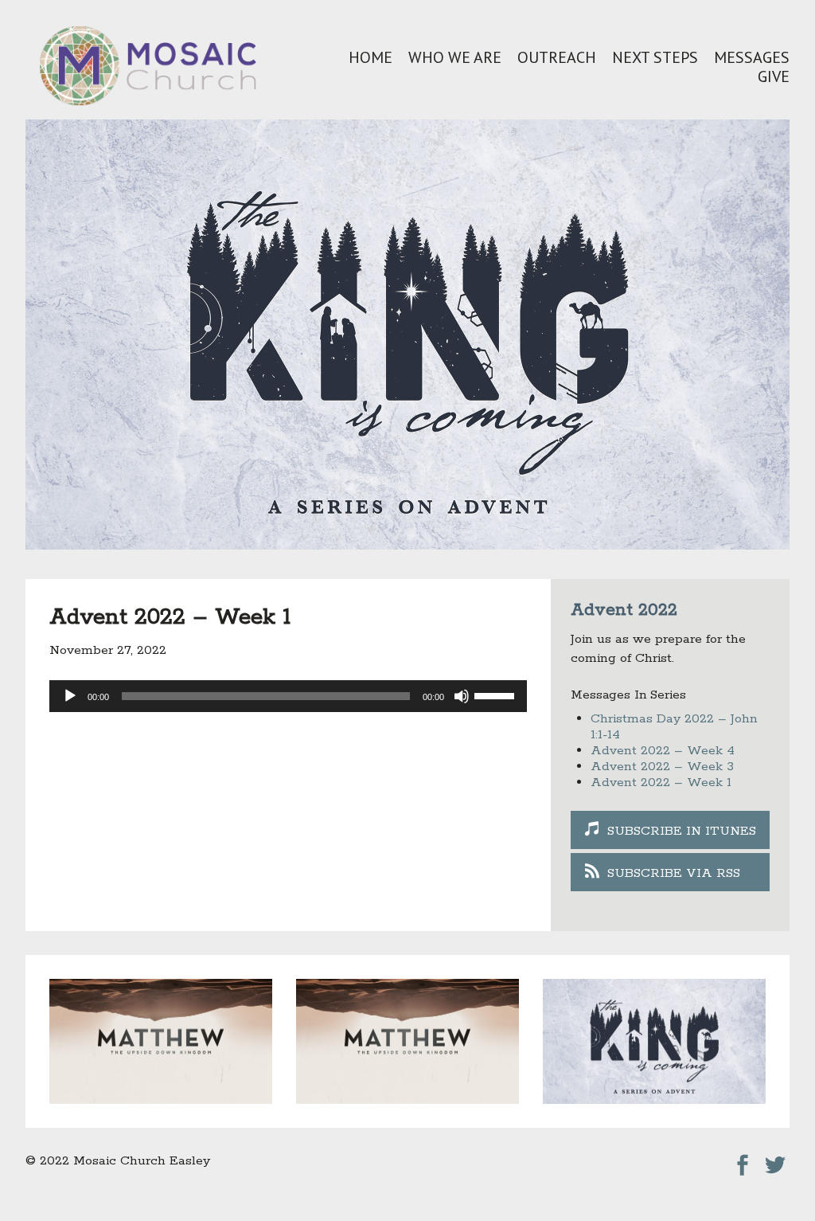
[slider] (496, 694)
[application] (288, 696)
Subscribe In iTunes (681, 831)
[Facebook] (742, 1161)
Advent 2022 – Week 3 (662, 766)
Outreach (556, 57)
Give (774, 76)
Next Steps (655, 57)
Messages (752, 57)
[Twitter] (775, 1161)
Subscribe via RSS (673, 873)
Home (370, 57)
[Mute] (462, 696)
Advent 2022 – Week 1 (661, 782)
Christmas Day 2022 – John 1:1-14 (674, 726)
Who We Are (454, 57)
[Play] (70, 696)
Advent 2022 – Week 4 (663, 750)
